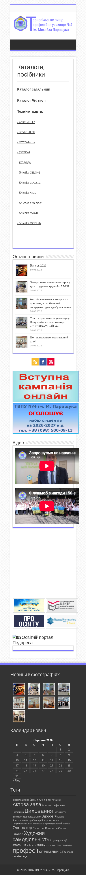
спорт (70, 852)
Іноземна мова (21, 799)
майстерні (55, 845)
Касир (60, 816)
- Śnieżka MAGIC (28, 213)
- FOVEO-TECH (26, 132)
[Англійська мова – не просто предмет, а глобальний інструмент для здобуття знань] (49, 689)
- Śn (29, 203)
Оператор (22, 827)
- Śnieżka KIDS (26, 192)
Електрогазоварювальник (27, 816)
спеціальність (52, 851)
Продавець (51, 828)
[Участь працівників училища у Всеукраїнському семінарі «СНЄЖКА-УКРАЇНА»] (64, 689)
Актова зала (27, 804)
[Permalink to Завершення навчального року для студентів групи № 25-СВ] (21, 292)
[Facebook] (43, 362)
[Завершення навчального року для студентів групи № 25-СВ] (34, 689)
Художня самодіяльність (31, 836)
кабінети (31, 845)
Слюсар (62, 828)
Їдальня (34, 799)
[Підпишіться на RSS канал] (17, 637)
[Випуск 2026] (19, 689)
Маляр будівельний (51, 823)
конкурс (43, 845)
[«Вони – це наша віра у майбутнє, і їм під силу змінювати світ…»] (19, 716)
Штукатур (55, 840)
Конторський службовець (27, 820)
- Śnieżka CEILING (28, 172)
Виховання (38, 811)
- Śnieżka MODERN (29, 223)
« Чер (16, 780)
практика (67, 845)
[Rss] (35, 362)
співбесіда (20, 856)
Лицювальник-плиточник (26, 823)
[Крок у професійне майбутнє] (49, 703)
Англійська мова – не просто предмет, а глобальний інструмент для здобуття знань (50, 303)
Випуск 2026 (38, 265)
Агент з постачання (50, 799)
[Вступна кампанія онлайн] (46, 401)
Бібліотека (18, 812)
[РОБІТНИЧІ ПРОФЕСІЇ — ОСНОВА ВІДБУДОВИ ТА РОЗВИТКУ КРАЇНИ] (34, 703)
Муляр (66, 823)
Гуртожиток (60, 812)
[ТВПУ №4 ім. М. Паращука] (43, 28)
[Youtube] (50, 362)
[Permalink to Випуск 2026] (21, 275)
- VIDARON (24, 162)
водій (64, 840)
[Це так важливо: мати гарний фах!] (19, 703)
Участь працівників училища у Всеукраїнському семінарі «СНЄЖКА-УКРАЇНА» (50, 322)
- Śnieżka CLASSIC (29, 182)
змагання (19, 845)
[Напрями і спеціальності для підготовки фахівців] (46, 433)
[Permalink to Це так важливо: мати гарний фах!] (21, 347)
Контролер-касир (50, 820)
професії (25, 850)
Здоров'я (49, 816)
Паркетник (39, 828)
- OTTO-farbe (26, 142)
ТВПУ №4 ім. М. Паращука (51, 870)
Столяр (18, 834)
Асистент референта (53, 805)
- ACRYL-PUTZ (26, 122)
